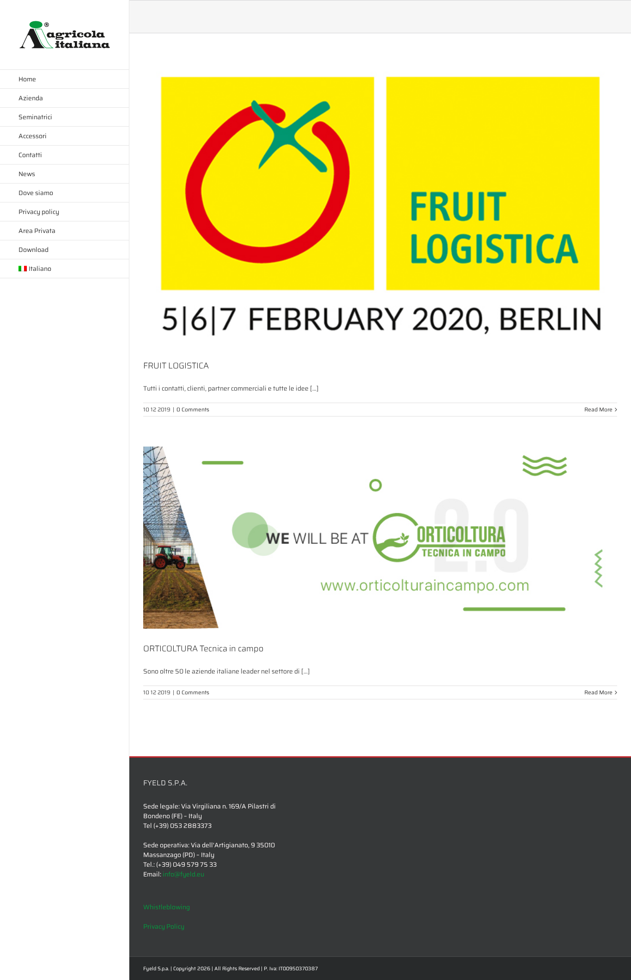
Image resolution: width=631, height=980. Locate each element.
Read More (598, 409)
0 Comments (192, 409)
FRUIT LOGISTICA (176, 365)
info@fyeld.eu (183, 874)
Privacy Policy (163, 926)
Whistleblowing (166, 907)
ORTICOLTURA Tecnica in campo (203, 648)
